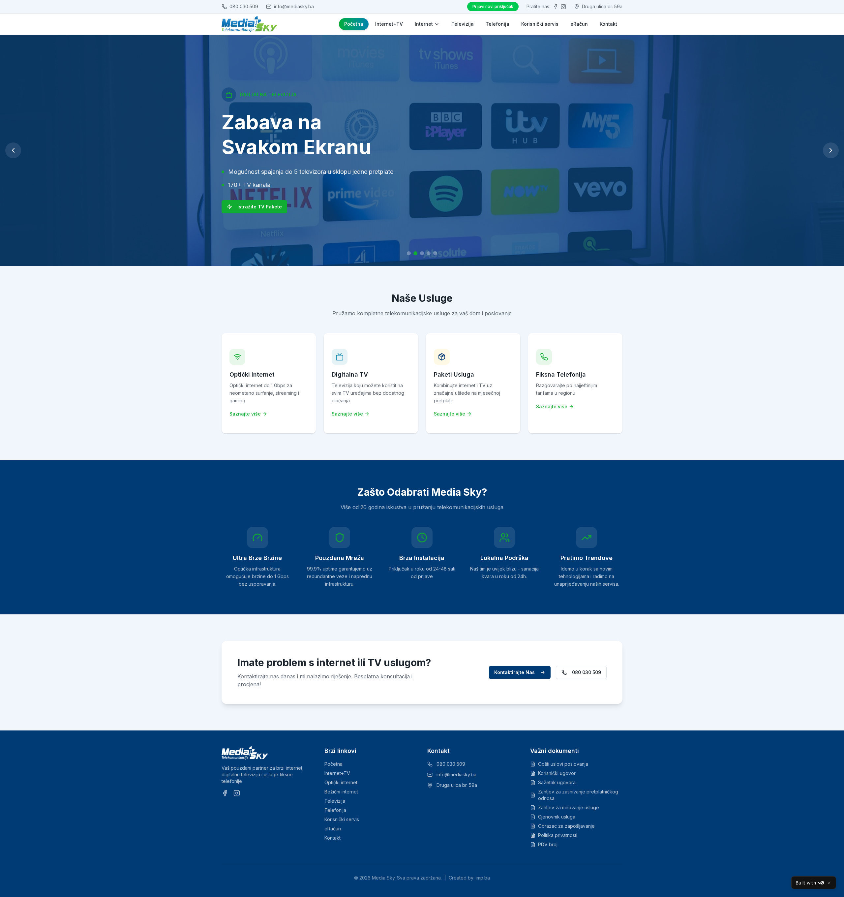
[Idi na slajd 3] (422, 253)
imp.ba (483, 878)
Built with (806, 882)
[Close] (829, 882)
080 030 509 (586, 672)
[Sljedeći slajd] (831, 150)
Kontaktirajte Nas (514, 672)
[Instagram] (563, 6)
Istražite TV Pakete (259, 206)
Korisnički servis (539, 24)
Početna (353, 24)
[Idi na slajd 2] (415, 253)
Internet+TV (389, 24)
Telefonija (497, 24)
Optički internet (340, 782)
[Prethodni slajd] (13, 150)
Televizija (462, 24)
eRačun (579, 24)
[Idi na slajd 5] (435, 253)
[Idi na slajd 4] (429, 253)
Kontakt (608, 24)
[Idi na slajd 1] (409, 253)
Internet (424, 24)
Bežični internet (341, 791)
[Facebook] (555, 6)
